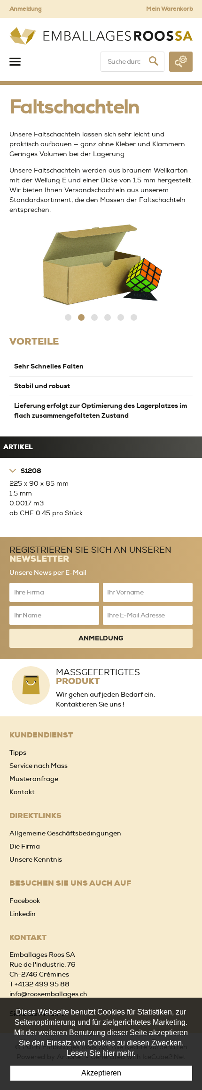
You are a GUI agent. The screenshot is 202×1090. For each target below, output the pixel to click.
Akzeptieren (101, 1073)
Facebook (24, 900)
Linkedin (22, 914)
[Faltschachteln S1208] (101, 265)
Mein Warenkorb (169, 9)
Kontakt (22, 792)
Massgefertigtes (98, 676)
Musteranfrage (33, 778)
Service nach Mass (38, 765)
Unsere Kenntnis (35, 859)
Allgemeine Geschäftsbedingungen (65, 833)
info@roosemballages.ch (48, 994)
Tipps (17, 752)
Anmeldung (25, 9)
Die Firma (24, 846)
